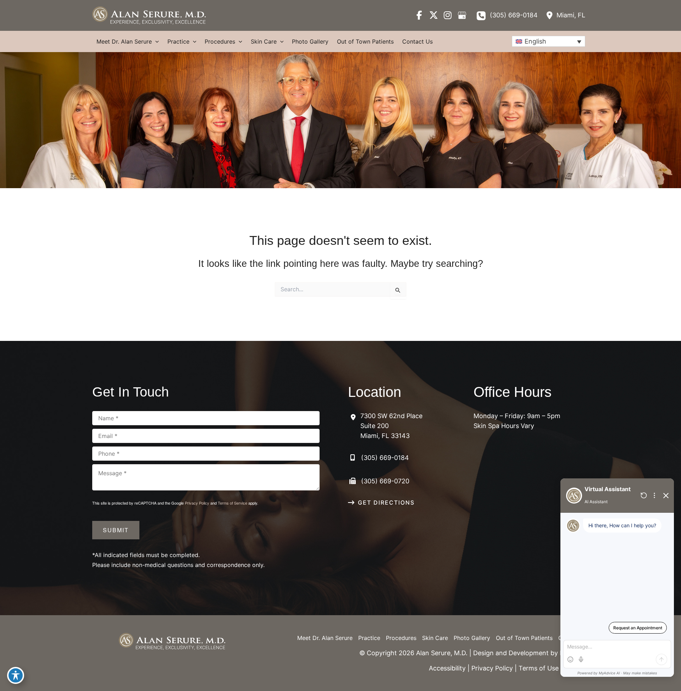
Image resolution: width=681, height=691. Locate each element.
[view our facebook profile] (419, 15)
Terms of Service (232, 503)
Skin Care (435, 637)
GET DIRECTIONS (386, 502)
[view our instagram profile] (447, 15)
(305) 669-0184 (514, 15)
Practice (369, 637)
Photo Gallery (472, 637)
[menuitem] (548, 41)
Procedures (401, 637)
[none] (548, 41)
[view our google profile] (461, 15)
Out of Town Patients (524, 637)
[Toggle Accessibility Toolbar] (15, 675)
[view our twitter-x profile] (433, 15)
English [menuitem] (535, 41)
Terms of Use (539, 668)
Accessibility (447, 668)
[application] (155, 41)
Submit (116, 530)
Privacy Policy (197, 503)
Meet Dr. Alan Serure (325, 637)
